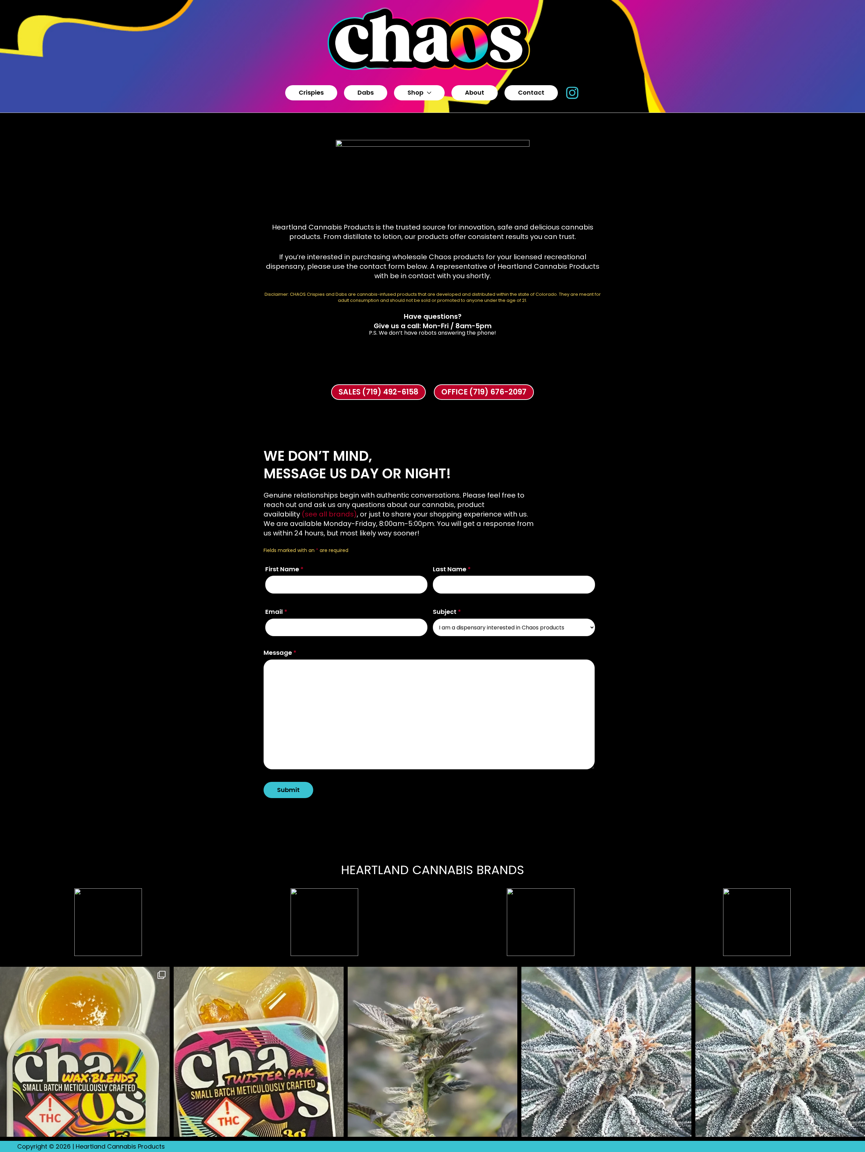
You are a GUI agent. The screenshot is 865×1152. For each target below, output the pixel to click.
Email (276, 611)
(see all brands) (329, 514)
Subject (447, 611)
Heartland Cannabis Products (120, 1146)
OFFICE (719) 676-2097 (483, 392)
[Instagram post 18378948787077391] (780, 1051)
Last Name (452, 569)
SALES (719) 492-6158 (378, 392)
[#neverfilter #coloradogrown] (432, 1051)
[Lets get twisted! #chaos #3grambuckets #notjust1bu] (258, 1051)
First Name (284, 569)
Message (280, 652)
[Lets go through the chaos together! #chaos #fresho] (85, 1051)
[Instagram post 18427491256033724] (606, 1051)
